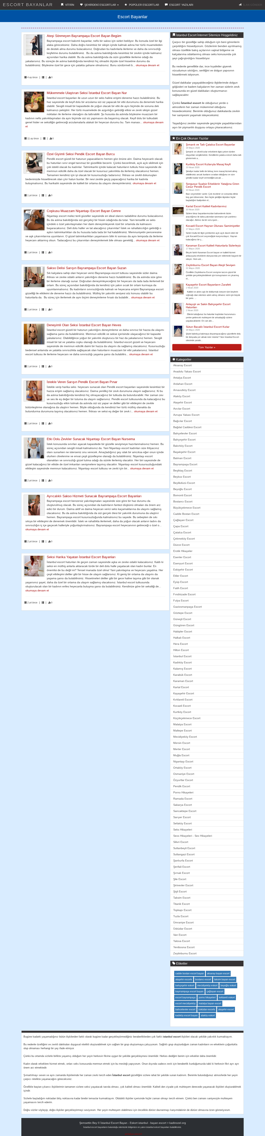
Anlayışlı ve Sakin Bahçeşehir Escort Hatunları (208, 306)
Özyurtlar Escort (183, 780)
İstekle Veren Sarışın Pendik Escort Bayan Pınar (82, 382)
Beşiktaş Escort (182, 470)
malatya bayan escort (210, 1003)
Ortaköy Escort (182, 767)
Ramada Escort (182, 798)
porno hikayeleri (207, 997)
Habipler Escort (182, 631)
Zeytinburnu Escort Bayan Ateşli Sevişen (210, 265)
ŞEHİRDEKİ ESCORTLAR (100, 4)
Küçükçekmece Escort (186, 718)
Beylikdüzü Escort (184, 482)
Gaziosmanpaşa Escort (187, 606)
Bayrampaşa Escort (185, 464)
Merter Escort (181, 749)
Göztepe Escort (182, 612)
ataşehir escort (226, 1009)
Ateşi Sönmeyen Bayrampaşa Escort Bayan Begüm (84, 36)
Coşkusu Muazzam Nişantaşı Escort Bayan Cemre (84, 211)
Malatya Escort (182, 724)
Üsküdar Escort (182, 928)
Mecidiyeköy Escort (185, 736)
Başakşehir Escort (184, 451)
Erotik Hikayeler (182, 551)
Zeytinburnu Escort (185, 953)
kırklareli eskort (227, 997)
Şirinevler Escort (183, 885)
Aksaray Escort (182, 365)
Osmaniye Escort (183, 773)
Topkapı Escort (182, 910)
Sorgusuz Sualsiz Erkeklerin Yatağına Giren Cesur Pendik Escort (212, 185)
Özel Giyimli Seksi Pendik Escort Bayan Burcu (81, 154)
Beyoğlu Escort (182, 489)
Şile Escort (179, 879)
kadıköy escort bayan (186, 1015)
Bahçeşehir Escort (184, 439)
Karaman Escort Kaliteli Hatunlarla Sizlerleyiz (213, 245)
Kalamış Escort (182, 668)
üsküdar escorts (206, 1009)
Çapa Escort (180, 526)
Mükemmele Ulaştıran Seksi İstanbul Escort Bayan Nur (87, 93)
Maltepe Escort (182, 730)
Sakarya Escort (182, 804)
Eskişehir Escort (183, 569)
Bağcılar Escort (182, 421)
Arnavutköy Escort (184, 390)
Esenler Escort (182, 557)
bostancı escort (203, 979)
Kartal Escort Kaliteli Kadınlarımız (206, 206)
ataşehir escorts (183, 979)
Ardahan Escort (182, 383)
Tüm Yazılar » (206, 347)
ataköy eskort (208, 1015)
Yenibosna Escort (184, 947)
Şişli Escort (180, 891)
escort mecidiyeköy (185, 1003)
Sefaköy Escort (182, 823)
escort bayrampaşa (185, 997)
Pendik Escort (181, 786)
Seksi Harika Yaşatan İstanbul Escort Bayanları (81, 557)
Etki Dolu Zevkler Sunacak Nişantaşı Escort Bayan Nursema (91, 439)
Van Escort (179, 934)
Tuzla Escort (180, 916)
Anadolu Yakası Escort (187, 371)
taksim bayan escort (224, 979)
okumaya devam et (147, 65)
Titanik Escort (181, 903)
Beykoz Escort (182, 476)
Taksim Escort (181, 897)
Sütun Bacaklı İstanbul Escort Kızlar (207, 326)
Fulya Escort (181, 600)
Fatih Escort (180, 588)
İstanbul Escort (182, 656)
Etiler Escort (180, 575)
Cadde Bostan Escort (186, 513)
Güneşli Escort (182, 619)
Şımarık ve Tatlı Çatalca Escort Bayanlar (210, 144)
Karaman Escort (183, 681)
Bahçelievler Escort (185, 433)
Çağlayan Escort (183, 520)
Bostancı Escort (182, 501)
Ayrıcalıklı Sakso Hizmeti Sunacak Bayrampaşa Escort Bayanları (94, 496)
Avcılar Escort (181, 408)
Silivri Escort (180, 841)
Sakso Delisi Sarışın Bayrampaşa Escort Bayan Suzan (86, 268)
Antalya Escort (182, 377)
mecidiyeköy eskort (207, 985)
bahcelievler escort (185, 1009)
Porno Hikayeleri (183, 792)
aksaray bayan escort (218, 973)
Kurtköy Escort (182, 711)
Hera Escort (180, 643)
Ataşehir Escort (182, 402)
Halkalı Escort (181, 637)
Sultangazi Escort (184, 854)
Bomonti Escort (182, 495)
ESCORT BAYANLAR (28, 4)
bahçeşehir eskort (184, 985)
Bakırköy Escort (182, 445)
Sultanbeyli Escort (184, 848)
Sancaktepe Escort (184, 811)
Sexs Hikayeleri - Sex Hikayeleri (192, 835)
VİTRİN (69, 4)
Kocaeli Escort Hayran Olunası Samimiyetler (213, 225)
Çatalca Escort (182, 532)
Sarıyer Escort (182, 817)
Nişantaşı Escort (183, 761)
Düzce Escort (181, 544)
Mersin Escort (181, 742)
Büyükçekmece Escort (186, 507)
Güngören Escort (183, 625)
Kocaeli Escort (182, 705)
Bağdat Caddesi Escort (187, 427)
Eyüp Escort (180, 581)
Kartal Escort (181, 687)
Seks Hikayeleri (182, 829)
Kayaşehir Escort (183, 693)
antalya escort (133, 1133)
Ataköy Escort (181, 396)
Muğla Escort (181, 755)
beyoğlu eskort (228, 985)
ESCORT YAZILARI (181, 4)
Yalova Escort (181, 941)
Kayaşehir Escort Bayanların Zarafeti (208, 284)
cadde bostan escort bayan (189, 973)
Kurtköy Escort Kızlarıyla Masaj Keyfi (208, 164)
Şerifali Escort (181, 866)
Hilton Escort (181, 650)
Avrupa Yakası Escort (186, 414)
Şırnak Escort (181, 872)
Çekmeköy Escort (184, 538)
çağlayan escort (215, 991)
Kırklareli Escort (182, 699)
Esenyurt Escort (183, 563)
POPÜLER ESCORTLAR (143, 4)
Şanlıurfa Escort (183, 860)
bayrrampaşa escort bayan (189, 991)
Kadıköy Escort (182, 662)
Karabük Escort (182, 674)
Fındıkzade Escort (184, 594)
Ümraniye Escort (183, 922)
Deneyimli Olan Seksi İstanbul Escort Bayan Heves (84, 325)
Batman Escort (182, 458)
